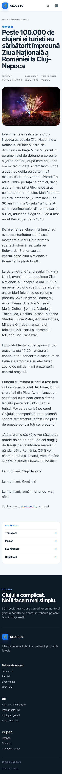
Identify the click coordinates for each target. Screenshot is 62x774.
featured (15, 19)
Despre (6, 737)
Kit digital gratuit (11, 715)
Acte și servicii (10, 720)
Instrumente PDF (11, 709)
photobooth (28, 506)
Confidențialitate (11, 748)
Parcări (31, 540)
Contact (6, 743)
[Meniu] (56, 5)
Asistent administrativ (14, 704)
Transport (31, 532)
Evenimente (31, 548)
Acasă (5, 19)
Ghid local (31, 557)
